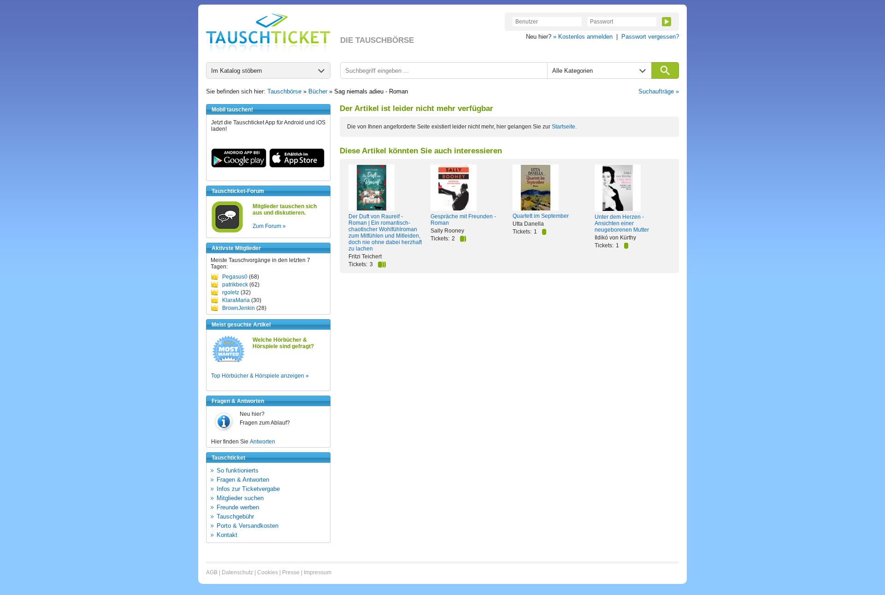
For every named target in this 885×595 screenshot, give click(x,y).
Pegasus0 (235, 277)
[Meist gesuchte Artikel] (228, 361)
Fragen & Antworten (243, 479)
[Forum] (227, 231)
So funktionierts (238, 470)
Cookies (267, 572)
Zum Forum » (269, 226)
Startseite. (564, 126)
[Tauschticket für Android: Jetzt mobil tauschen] (238, 166)
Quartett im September (541, 216)
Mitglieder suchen (240, 498)
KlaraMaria (236, 300)
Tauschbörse (284, 91)
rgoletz (230, 292)
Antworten (262, 441)
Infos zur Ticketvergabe (248, 488)
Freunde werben (238, 507)
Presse (291, 572)
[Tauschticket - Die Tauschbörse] (268, 33)
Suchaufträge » (658, 91)
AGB (212, 572)
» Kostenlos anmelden (583, 36)
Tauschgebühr (235, 516)
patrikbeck (235, 284)
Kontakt (227, 534)
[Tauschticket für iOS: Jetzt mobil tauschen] (296, 166)
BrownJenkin (238, 308)
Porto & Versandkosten (247, 525)
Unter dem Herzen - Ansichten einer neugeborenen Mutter (622, 223)
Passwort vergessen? (650, 36)
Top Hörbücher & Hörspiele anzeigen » (260, 376)
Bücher (317, 91)
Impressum (317, 572)
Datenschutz (237, 572)
